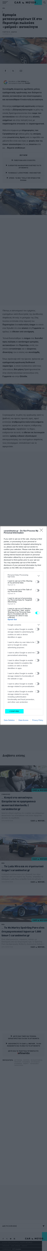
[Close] (42, 531)
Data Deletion (9, 720)
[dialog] (23, 625)
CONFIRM (14, 711)
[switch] (37, 582)
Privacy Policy (37, 720)
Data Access (23, 720)
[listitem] (23, 576)
